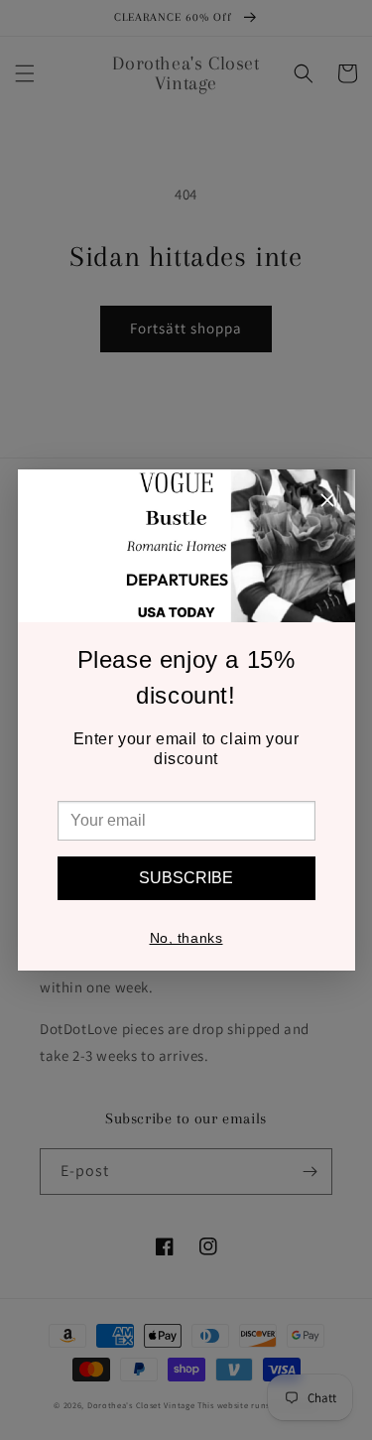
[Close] (327, 502)
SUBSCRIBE (186, 877)
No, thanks (186, 938)
